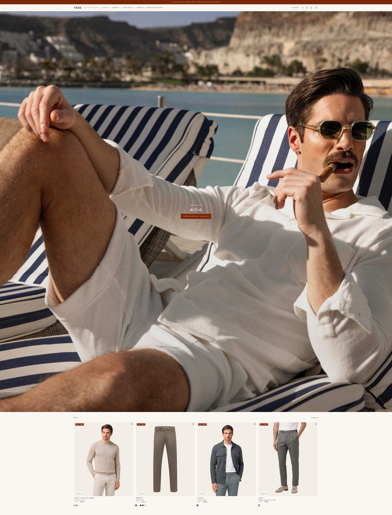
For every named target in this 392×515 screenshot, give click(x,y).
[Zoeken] (302, 7)
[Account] (311, 7)
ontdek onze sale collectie (196, 216)
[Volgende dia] (130, 459)
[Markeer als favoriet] (131, 424)
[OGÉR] (78, 7)
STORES (295, 7)
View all (314, 417)
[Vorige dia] (77, 459)
